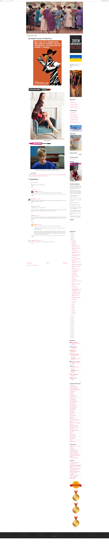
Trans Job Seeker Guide (73, 472)
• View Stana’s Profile (73, 102)
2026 (72, 233)
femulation (49, 174)
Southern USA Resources (73, 469)
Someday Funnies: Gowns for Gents (76, 253)
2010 (72, 332)
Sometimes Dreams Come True (76, 269)
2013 (72, 328)
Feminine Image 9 (73, 351)
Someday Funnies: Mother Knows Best (76, 262)
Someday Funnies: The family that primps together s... (77, 290)
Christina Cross (33, 240)
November (73, 242)
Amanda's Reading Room (73, 386)
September (73, 301)
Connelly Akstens (72, 391)
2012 (72, 329)
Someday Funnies (63, 174)
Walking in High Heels (73, 477)
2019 (72, 318)
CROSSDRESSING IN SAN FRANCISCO (75, 371)
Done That (73, 277)
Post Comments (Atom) (34, 265)
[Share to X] (33, 173)
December (73, 240)
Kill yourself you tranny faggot (76, 292)
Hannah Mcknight (72, 408)
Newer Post (29, 263)
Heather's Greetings (73, 409)
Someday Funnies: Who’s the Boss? (76, 284)
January (73, 313)
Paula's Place (72, 428)
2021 (72, 315)
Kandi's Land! (73, 357)
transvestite (42, 175)
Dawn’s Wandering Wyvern (74, 401)
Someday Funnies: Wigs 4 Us (76, 293)
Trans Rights (72, 474)
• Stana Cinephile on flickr (74, 115)
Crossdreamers (72, 394)
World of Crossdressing (73, 441)
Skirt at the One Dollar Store (75, 366)
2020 (72, 317)
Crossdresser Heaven (73, 395)
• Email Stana (72, 100)
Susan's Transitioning (73, 437)
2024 (72, 236)
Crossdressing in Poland (73, 396)
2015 (72, 325)
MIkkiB (35, 224)
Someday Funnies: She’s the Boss (76, 280)
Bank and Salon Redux (75, 250)
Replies (33, 189)
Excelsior (72, 378)
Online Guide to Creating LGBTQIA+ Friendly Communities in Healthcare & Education (75, 466)
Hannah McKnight (74, 346)
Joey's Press (73, 366)
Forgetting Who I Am (74, 347)
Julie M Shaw (33, 198)
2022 (72, 239)
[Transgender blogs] (76, 528)
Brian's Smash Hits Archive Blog (74, 389)
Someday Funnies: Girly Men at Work (76, 266)
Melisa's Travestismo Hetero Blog (75, 422)
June (72, 305)
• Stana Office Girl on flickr (74, 121)
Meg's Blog (71, 421)
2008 (72, 336)
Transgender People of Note (74, 457)
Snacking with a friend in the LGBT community (76, 363)
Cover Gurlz (71, 392)
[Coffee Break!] (76, 150)
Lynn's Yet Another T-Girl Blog (74, 419)
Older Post (65, 263)
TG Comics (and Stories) (73, 452)
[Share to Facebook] (34, 173)
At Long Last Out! (73, 375)
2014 (72, 326)
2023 (72, 237)
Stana (35, 191)
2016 (72, 323)
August (73, 302)
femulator (52, 174)
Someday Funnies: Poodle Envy (76, 297)
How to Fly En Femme (73, 463)
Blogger (56, 536)
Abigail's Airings (72, 385)
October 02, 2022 (35, 182)
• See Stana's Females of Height (74, 107)
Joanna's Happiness (74, 378)
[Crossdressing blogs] (76, 502)
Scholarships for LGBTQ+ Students (75, 468)
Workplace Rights (72, 478)
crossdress (34, 174)
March (73, 310)
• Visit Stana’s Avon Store (73, 106)
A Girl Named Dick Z (75, 271)
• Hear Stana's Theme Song (74, 104)
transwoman (46, 175)
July (72, 304)
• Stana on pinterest (73, 112)
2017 (72, 321)
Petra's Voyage (72, 431)
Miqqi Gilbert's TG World (73, 425)
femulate (46, 174)
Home (47, 263)
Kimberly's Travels (72, 418)
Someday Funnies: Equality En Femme (76, 249)
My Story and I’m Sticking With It (77, 264)
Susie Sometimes (72, 438)
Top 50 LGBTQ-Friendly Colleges (75, 471)
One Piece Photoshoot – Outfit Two (76, 358)
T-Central (71, 440)
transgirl (35, 175)
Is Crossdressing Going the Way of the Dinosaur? (76, 344)
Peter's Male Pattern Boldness (74, 429)
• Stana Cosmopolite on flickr (74, 117)
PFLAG (71, 432)
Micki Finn (73, 369)
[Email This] (31, 173)
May (72, 307)
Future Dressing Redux (75, 288)
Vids (32, 182)
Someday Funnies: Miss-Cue (76, 246)
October (73, 243)
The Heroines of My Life (75, 354)
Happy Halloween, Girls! (75, 245)
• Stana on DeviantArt (73, 114)
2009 (72, 334)
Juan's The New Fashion (73, 449)
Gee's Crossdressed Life (73, 406)
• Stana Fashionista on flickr (74, 119)
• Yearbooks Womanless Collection (75, 122)
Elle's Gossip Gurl (72, 404)
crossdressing (42, 174)
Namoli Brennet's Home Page (74, 451)
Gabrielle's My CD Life (73, 405)
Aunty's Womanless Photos (74, 388)
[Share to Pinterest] (35, 173)
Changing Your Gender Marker (74, 462)
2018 (72, 320)
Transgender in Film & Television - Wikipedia (75, 456)
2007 (72, 337)
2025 (72, 234)
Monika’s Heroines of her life (74, 427)
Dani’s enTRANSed (73, 399)
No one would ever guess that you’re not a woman (76, 255)
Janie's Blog (71, 411)
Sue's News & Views (73, 435)
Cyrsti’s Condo (72, 398)
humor (57, 174)
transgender (32, 175)
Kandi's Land (72, 417)
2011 (72, 331)
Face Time (73, 282)
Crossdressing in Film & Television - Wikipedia (75, 446)
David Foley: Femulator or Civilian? (75, 295)
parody (60, 174)
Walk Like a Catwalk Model (74, 475)
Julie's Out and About (74, 374)
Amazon (75, 181)
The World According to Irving (76, 258)
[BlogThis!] (32, 173)
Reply (32, 187)
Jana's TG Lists (72, 448)
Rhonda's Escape (73, 350)
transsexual (38, 175)
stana (29, 175)
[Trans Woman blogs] (76, 514)
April (73, 308)
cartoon (32, 174)
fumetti (55, 174)
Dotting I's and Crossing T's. (75, 361)
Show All (81, 381)
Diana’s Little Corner (74, 342)
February (73, 312)
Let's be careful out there (75, 276)
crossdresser (38, 174)
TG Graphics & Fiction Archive (74, 454)
